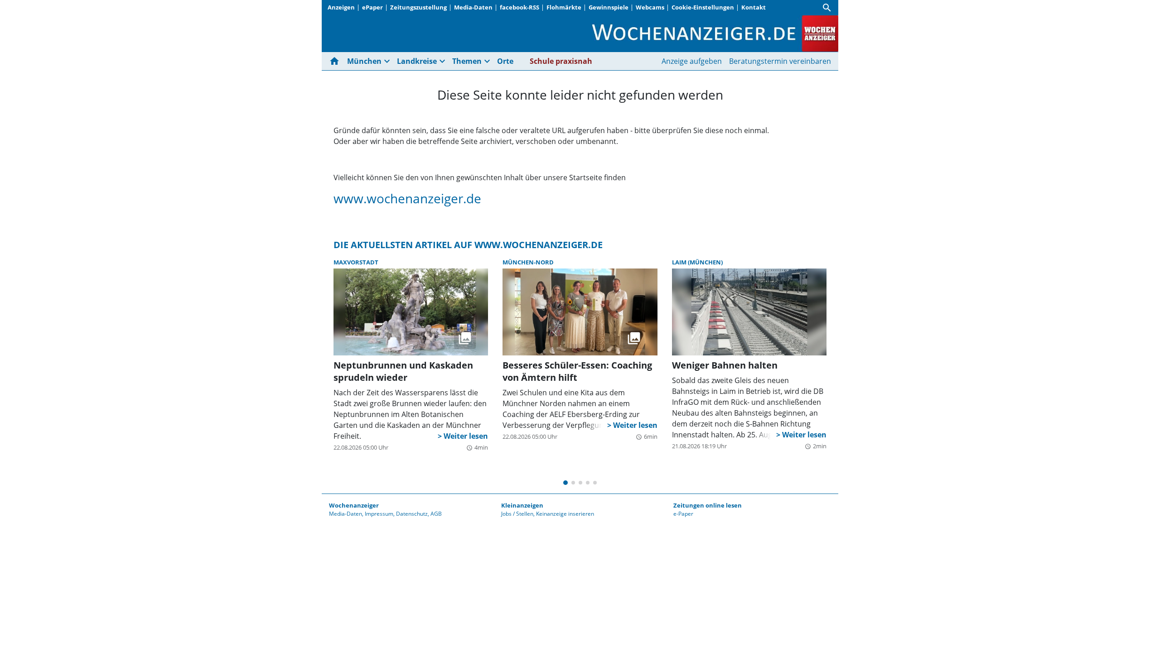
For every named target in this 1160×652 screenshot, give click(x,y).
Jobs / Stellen (517, 514)
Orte (505, 61)
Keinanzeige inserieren (565, 514)
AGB (436, 514)
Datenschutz (412, 514)
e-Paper (683, 514)
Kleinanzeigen (522, 505)
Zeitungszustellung (418, 7)
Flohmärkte (563, 7)
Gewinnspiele (608, 7)
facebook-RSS (519, 7)
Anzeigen (341, 7)
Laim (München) (697, 262)
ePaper (372, 7)
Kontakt (753, 7)
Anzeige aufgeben (692, 61)
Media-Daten (473, 7)
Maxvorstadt (356, 262)
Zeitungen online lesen (707, 505)
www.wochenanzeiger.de (407, 198)
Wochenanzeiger (354, 505)
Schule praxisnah (561, 61)
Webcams (650, 7)
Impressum (379, 514)
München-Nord (528, 262)
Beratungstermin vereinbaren (780, 61)
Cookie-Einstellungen (703, 7)
